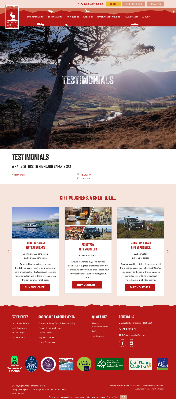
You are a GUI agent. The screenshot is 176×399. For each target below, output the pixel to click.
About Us (146, 17)
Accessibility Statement (153, 385)
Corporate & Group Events (108, 17)
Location (155, 4)
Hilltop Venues (45, 332)
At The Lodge (73, 17)
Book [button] (112, 4)
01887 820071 (129, 328)
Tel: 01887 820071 (93, 3)
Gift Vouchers (133, 4)
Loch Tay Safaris (55, 17)
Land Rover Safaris (35, 17)
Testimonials (98, 336)
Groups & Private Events (49, 328)
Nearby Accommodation (100, 325)
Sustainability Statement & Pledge (149, 389)
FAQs (94, 331)
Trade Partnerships (47, 342)
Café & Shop (88, 17)
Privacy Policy (116, 385)
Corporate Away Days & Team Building (56, 323)
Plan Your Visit (131, 17)
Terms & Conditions (132, 385)
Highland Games (46, 337)
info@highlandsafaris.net (134, 335)
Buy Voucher (34, 287)
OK (123, 397)
